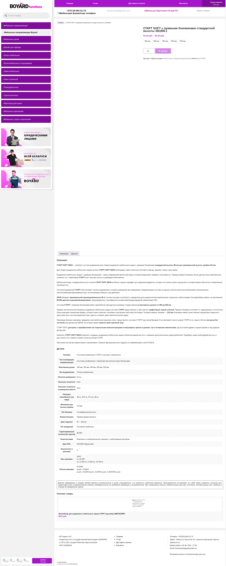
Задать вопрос (203, 10)
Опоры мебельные (12, 55)
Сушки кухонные (11, 95)
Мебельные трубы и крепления (17, 119)
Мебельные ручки (11, 39)
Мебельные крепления (13, 111)
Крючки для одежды (12, 47)
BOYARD (202, 58)
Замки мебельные (11, 71)
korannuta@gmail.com (118, 10)
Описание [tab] (64, 254)
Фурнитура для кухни (13, 103)
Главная (69, 3)
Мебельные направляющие (16, 26)
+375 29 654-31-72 (76, 10)
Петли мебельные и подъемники (18, 63)
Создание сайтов (62, 564)
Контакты (183, 3)
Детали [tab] (74, 254)
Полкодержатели (11, 87)
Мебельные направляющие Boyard (20, 32)
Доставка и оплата (136, 3)
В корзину (163, 51)
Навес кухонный (11, 79)
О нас (95, 3)
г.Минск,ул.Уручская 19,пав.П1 (161, 10)
